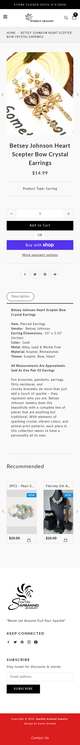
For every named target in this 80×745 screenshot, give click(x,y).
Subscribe (23, 689)
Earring (51, 188)
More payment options (40, 255)
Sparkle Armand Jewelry (52, 719)
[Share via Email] (55, 274)
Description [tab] (20, 296)
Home (11, 33)
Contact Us (40, 738)
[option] (40, 93)
